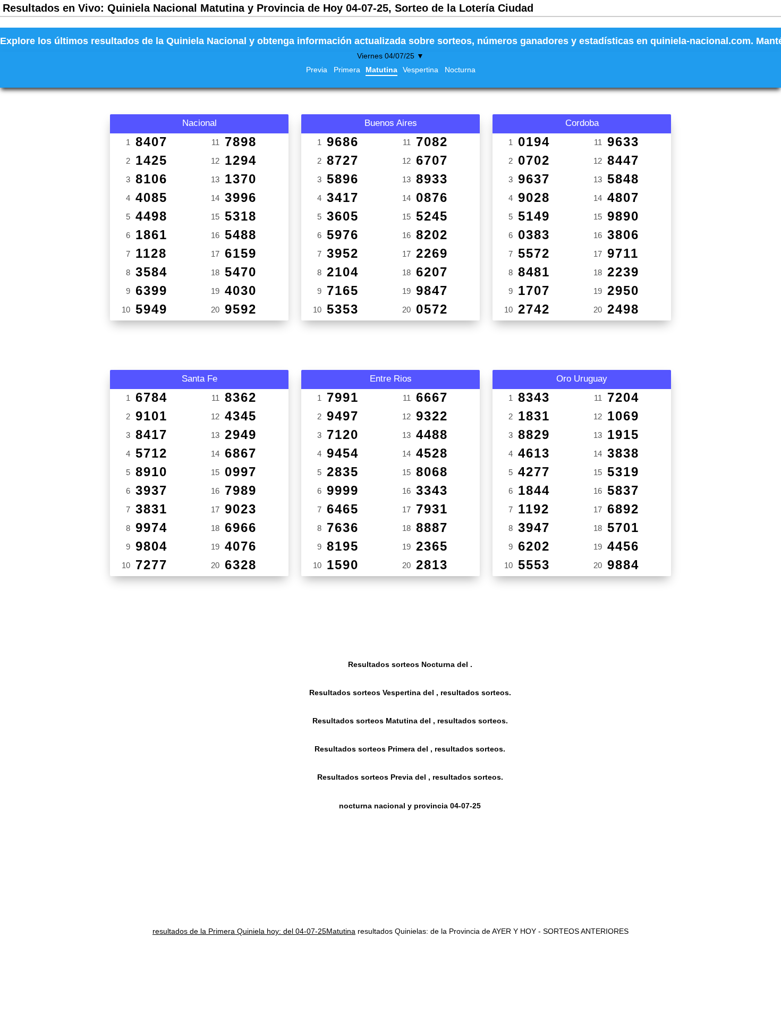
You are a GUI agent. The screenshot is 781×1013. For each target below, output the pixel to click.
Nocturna (460, 69)
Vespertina (420, 69)
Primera (347, 69)
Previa (316, 69)
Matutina (381, 69)
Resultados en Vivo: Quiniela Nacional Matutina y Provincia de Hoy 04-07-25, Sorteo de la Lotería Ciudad (268, 8)
